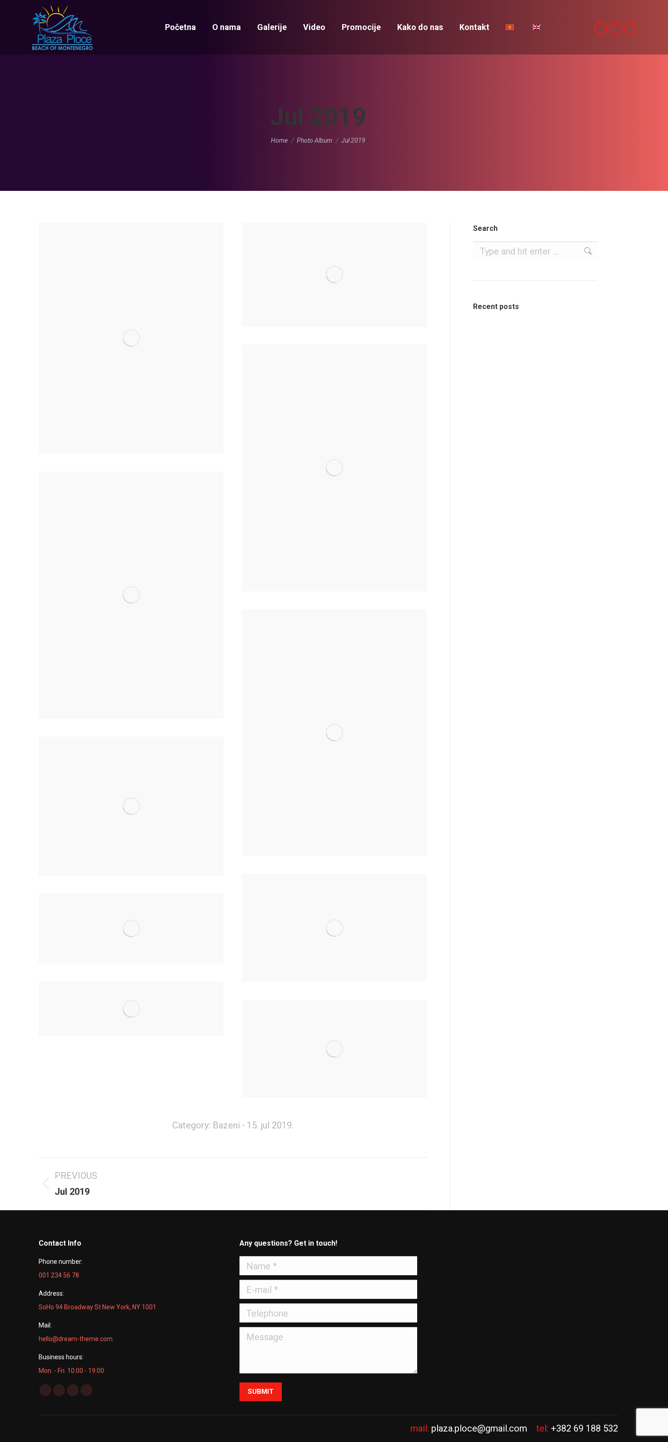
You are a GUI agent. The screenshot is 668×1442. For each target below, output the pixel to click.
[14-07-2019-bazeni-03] (131, 806)
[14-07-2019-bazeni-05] (334, 732)
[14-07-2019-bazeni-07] (334, 467)
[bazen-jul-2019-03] (131, 928)
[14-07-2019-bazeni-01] (131, 338)
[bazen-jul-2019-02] (131, 1009)
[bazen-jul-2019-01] (334, 1049)
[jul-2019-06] (334, 928)
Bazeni (226, 1125)
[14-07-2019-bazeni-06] (334, 275)
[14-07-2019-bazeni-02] (131, 595)
